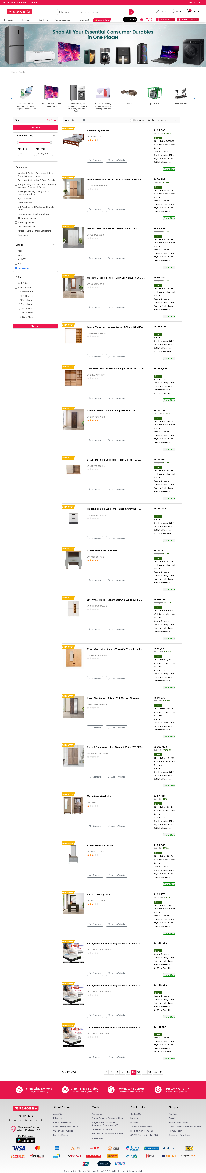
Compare (96, 160)
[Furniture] (128, 94)
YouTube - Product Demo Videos (107, 1133)
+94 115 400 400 (19, 2)
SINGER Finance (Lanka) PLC (144, 1135)
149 (155, 1072)
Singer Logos (98, 1138)
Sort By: (151, 120)
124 (128, 1072)
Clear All (51, 120)
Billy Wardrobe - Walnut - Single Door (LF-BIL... (112, 410)
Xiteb (140, 1171)
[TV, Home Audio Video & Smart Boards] (51, 96)
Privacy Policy (175, 1131)
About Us (57, 1114)
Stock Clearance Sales (141, 1126)
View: (67, 120)
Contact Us (135, 1114)
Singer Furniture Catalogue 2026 (107, 1118)
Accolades (97, 1114)
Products (8, 20)
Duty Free (43, 20)
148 (150, 1072)
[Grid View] (84, 120)
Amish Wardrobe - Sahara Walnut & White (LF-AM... (115, 327)
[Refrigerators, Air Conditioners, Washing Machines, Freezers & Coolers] (77, 98)
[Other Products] (180, 94)
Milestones (58, 1118)
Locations (135, 1118)
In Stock (140, 120)
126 (139, 1072)
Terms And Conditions (179, 1135)
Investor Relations (61, 1135)
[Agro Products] (154, 94)
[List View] (88, 120)
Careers (33, 2)
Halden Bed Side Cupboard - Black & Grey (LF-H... (114, 509)
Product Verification (178, 1122)
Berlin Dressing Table (99, 894)
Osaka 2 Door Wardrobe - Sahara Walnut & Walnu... (115, 179)
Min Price (22, 149)
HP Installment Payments (141, 1131)
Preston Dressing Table (100, 845)
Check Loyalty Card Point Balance (185, 1126)
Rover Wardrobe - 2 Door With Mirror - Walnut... (113, 698)
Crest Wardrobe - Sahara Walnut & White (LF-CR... (114, 649)
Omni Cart (84, 20)
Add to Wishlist (118, 160)
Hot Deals (135, 1122)
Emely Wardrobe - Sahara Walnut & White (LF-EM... (114, 599)
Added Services (62, 20)
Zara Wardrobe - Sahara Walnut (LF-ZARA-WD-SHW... (116, 368)
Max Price (41, 149)
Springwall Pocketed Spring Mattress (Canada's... (114, 943)
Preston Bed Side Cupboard (102, 550)
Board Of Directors (62, 1122)
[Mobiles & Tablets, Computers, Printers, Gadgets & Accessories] (25, 97)
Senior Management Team (65, 1126)
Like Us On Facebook (102, 1129)
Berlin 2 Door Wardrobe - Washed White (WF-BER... (115, 747)
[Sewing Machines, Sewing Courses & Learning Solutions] (103, 97)
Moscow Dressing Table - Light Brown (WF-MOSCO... (116, 277)
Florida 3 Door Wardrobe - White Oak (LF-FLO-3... (114, 228)
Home (14, 72)
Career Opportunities (63, 1131)
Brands (25, 20)
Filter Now (35, 127)
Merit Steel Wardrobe (99, 796)
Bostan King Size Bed (98, 130)
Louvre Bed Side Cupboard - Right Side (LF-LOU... (114, 459)
